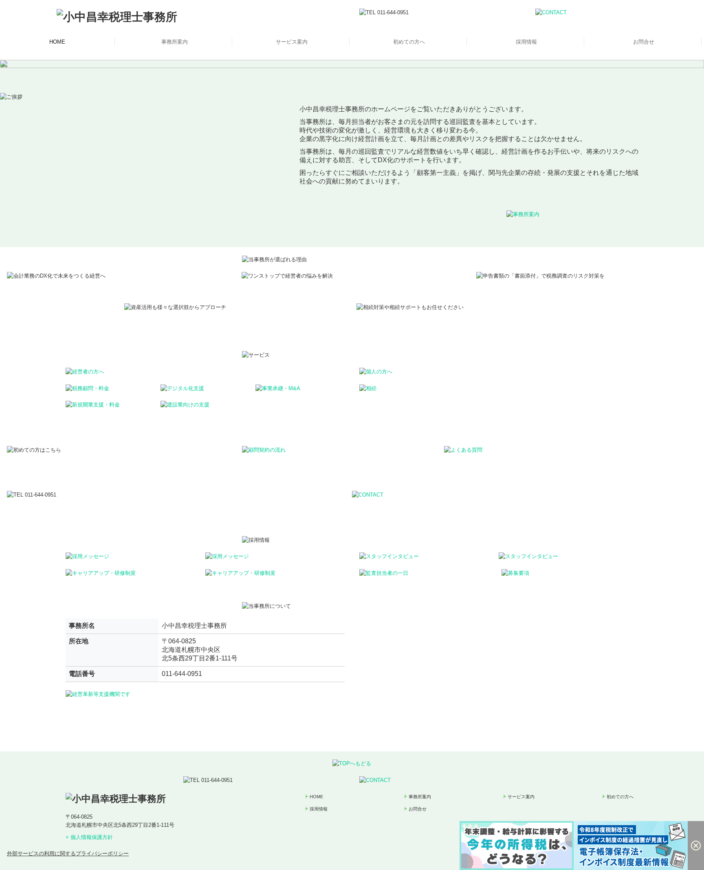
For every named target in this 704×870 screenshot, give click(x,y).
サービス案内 (292, 42)
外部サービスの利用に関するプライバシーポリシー (68, 853)
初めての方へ (409, 42)
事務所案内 (174, 42)
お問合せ (643, 42)
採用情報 (526, 42)
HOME (57, 42)
